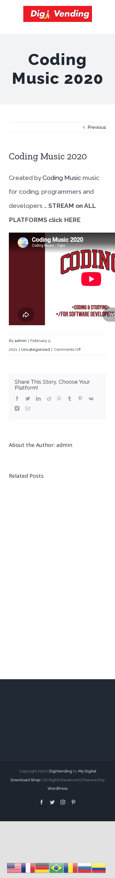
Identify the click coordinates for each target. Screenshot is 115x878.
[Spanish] (99, 867)
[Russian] (85, 867)
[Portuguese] (56, 867)
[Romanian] (70, 867)
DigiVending (60, 771)
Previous (97, 127)
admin (20, 340)
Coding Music (61, 177)
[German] (42, 867)
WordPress (57, 788)
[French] (28, 867)
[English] (14, 867)
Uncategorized (35, 349)
